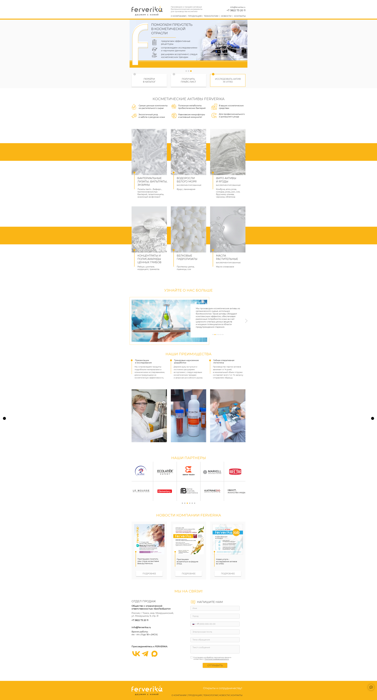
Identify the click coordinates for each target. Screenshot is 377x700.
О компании (178, 16)
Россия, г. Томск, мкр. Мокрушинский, (153, 613)
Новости (226, 16)
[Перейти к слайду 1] (182, 503)
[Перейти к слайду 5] (192, 503)
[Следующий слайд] (372, 418)
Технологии (211, 16)
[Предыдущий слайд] (4, 418)
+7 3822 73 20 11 (236, 10)
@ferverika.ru (143, 627)
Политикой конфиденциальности (217, 659)
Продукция (195, 16)
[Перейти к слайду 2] (185, 503)
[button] (174, 74)
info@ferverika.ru (237, 7)
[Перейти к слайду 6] (194, 503)
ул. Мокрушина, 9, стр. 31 (145, 616)
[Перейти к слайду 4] (189, 503)
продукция (195, 695)
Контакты (240, 16)
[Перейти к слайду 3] (187, 503)
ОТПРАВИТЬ (215, 665)
